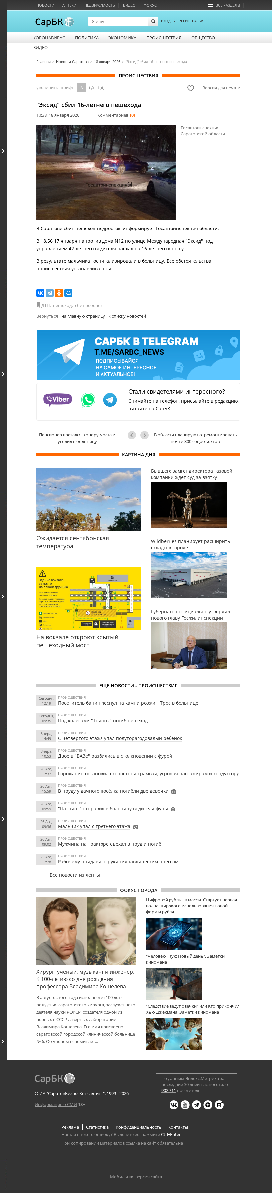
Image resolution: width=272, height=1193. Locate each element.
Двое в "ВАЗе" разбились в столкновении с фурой (115, 756)
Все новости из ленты (75, 875)
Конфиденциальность (138, 1127)
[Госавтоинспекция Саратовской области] (106, 172)
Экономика (122, 38)
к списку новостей (127, 316)
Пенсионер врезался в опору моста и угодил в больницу (77, 438)
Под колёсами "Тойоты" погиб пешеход (103, 720)
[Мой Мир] (68, 293)
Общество (203, 38)
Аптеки (69, 5)
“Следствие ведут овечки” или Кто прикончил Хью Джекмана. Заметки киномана (192, 1009)
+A (91, 87)
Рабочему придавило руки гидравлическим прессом (118, 861)
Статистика (97, 1127)
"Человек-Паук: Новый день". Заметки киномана (185, 959)
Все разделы (228, 5)
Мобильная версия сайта (136, 1177)
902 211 (168, 1090)
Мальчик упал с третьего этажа (94, 826)
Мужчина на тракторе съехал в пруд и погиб (109, 844)
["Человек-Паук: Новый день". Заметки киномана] (193, 984)
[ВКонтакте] (40, 293)
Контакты (178, 1127)
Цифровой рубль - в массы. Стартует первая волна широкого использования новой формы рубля (191, 906)
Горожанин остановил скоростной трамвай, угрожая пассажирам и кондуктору (148, 773)
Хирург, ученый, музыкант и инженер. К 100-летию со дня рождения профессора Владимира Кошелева (85, 979)
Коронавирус (49, 38)
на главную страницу (83, 316)
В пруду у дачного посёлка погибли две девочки (113, 791)
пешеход (62, 305)
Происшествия (163, 38)
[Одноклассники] (59, 293)
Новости (45, 5)
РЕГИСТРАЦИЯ (191, 20)
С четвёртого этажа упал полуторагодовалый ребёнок (120, 738)
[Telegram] (50, 293)
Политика (87, 38)
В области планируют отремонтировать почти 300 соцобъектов (195, 438)
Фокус (150, 5)
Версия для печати (221, 88)
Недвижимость (99, 5)
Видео (129, 5)
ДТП (45, 305)
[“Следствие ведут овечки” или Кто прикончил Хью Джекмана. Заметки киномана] (193, 1034)
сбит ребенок (89, 305)
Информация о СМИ (56, 1104)
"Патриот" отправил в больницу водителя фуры (113, 808)
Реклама (70, 1127)
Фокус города (138, 890)
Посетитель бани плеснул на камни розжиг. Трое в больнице (128, 703)
